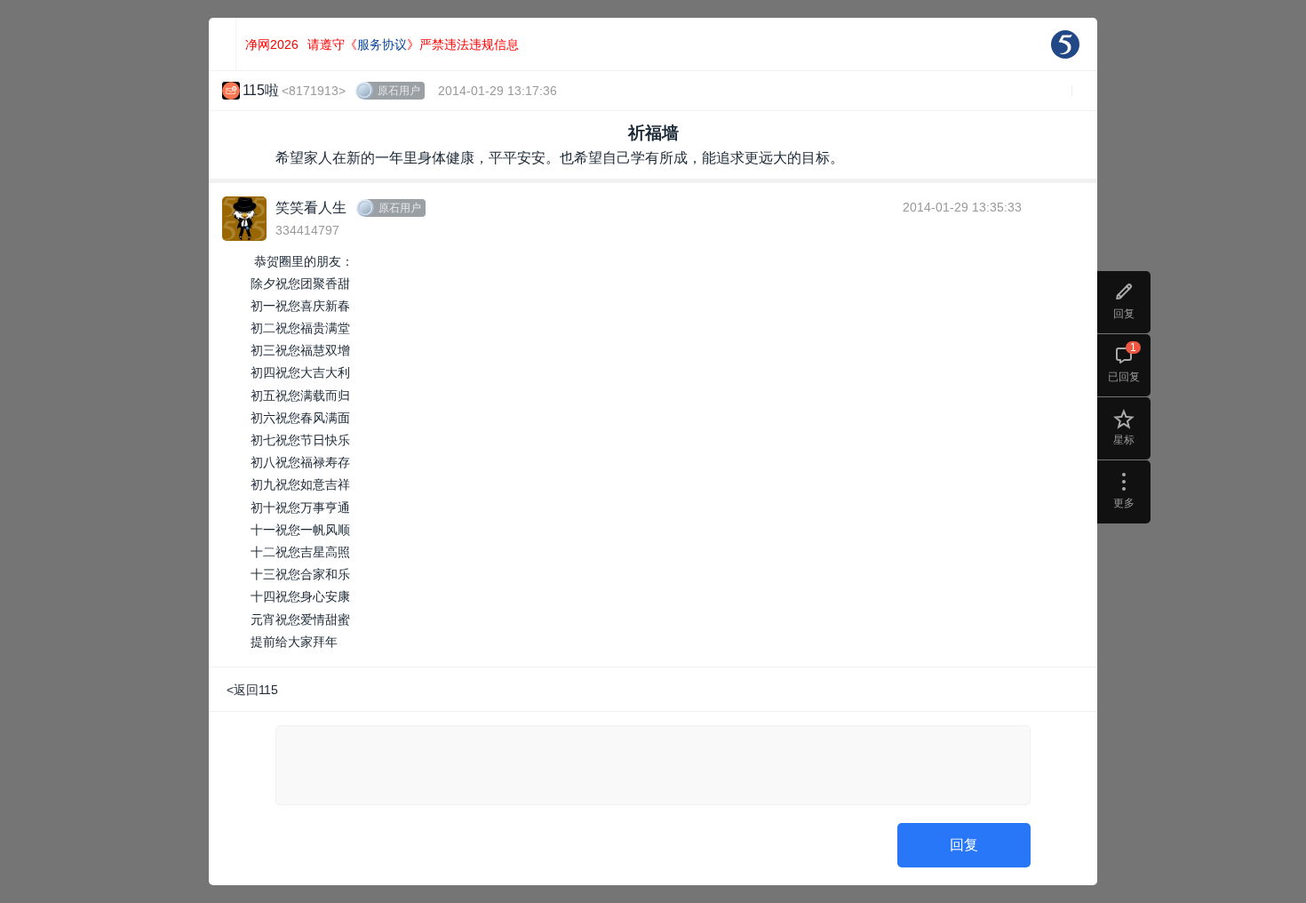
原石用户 (399, 90)
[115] (1065, 44)
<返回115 (252, 690)
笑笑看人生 (310, 207)
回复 (964, 844)
